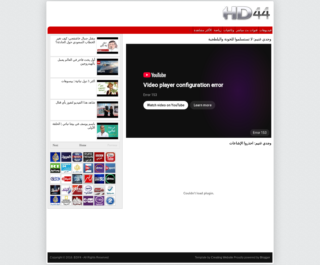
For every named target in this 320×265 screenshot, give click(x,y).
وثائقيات (228, 30)
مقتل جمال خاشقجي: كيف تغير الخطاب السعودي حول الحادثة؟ (75, 40)
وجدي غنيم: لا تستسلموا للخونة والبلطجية (239, 39)
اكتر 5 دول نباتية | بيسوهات (78, 81)
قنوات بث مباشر (246, 30)
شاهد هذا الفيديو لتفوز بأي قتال (75, 102)
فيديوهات (266, 30)
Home (82, 145)
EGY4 (77, 257)
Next (55, 145)
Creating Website (222, 257)
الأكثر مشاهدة (203, 30)
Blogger (265, 257)
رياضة (217, 30)
